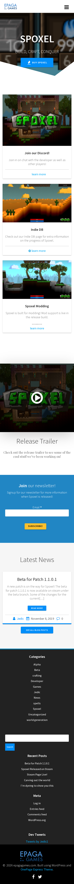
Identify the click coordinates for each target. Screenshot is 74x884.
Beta (37, 670)
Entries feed (37, 809)
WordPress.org (37, 820)
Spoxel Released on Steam (37, 769)
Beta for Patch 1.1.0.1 (37, 579)
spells (37, 703)
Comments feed (37, 814)
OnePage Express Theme (37, 869)
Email (37, 507)
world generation (37, 720)
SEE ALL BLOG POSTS (37, 630)
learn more (38, 174)
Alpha (37, 664)
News (37, 697)
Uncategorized (37, 714)
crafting (37, 675)
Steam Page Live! (37, 774)
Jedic (20, 619)
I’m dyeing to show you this (37, 785)
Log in (37, 803)
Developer (37, 681)
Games (37, 686)
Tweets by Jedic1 (37, 841)
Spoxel (37, 708)
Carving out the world (37, 780)
